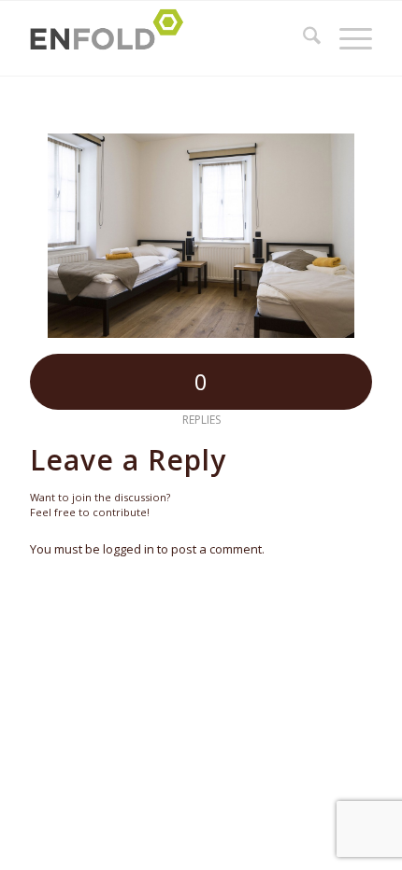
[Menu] (346, 38)
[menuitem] (302, 38)
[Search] (302, 38)
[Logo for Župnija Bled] (166, 38)
